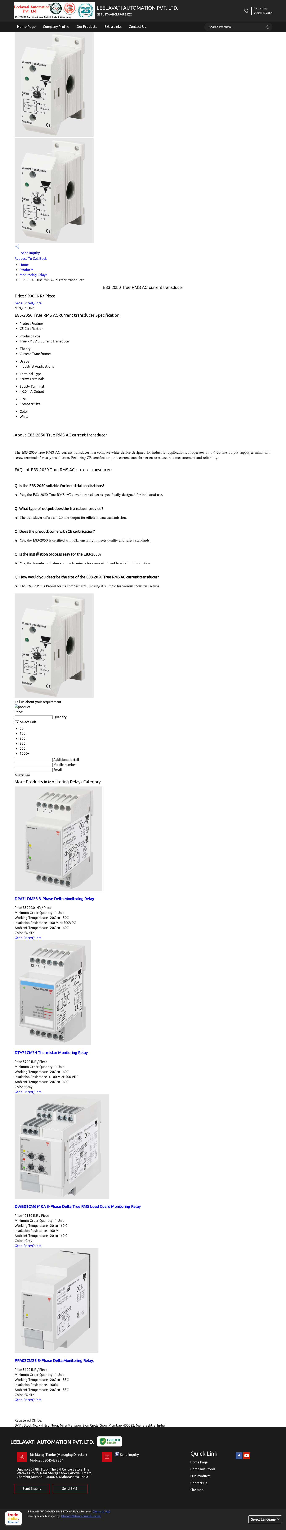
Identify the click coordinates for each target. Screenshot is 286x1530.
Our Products (86, 26)
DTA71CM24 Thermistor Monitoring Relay (51, 1052)
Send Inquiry (30, 253)
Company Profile (56, 26)
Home (24, 265)
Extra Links (113, 26)
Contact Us (137, 26)
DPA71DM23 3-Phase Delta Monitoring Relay (54, 899)
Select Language (263, 1519)
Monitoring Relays (33, 275)
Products (26, 270)
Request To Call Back (31, 258)
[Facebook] (239, 1458)
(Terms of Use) (101, 1511)
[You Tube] (246, 1458)
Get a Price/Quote (28, 303)
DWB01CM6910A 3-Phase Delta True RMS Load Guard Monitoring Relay (78, 1206)
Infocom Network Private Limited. (81, 1516)
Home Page (26, 26)
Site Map (197, 1490)
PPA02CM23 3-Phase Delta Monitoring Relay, (54, 1360)
